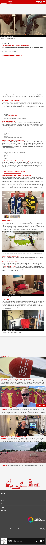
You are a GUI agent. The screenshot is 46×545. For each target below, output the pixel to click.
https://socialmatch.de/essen (14, 154)
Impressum (3, 528)
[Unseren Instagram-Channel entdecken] (45, 529)
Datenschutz (9, 528)
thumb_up (43, 541)
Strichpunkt (12, 266)
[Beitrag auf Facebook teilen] (8, 43)
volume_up (36, 541)
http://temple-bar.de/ (13, 115)
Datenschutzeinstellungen (19, 528)
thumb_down (39, 541)
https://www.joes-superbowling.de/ (16, 134)
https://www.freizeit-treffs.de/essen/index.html (14, 171)
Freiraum (6, 266)
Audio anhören (41, 405)
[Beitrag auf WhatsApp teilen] (6, 43)
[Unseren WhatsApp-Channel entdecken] (41, 529)
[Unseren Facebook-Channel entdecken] (43, 529)
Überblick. (31, 259)
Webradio (3, 493)
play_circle (41, 541)
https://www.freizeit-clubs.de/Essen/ (12, 173)
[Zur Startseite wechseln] (4, 2)
